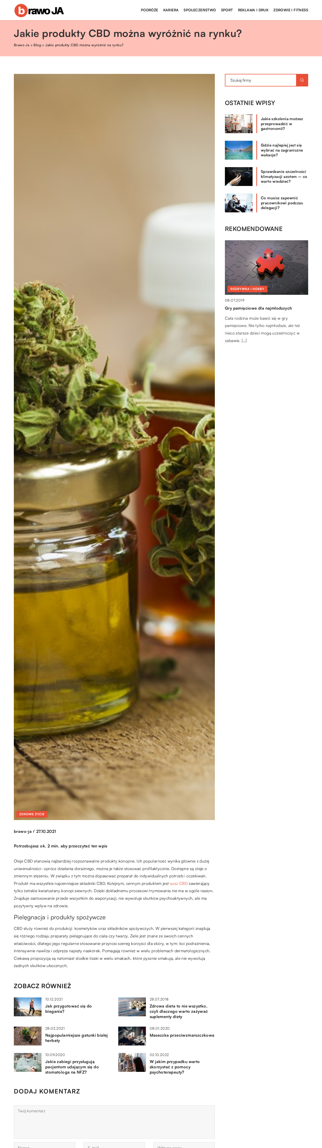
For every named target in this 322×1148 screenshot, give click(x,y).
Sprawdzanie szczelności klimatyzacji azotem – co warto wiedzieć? (284, 176)
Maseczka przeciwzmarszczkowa (182, 1035)
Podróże (149, 10)
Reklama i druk (253, 10)
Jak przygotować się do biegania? (68, 1008)
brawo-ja (23, 831)
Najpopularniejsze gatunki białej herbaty (76, 1038)
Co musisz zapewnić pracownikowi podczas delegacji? (282, 203)
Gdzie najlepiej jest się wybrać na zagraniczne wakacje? (282, 150)
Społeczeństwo (200, 10)
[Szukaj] (302, 80)
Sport (227, 10)
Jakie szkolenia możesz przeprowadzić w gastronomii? (282, 123)
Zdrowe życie (32, 814)
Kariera (171, 10)
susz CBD (179, 883)
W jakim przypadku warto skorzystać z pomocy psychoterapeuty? (175, 1067)
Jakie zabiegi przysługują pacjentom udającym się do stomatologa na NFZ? (72, 1067)
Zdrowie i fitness (290, 10)
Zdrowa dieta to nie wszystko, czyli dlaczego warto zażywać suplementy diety (179, 1011)
